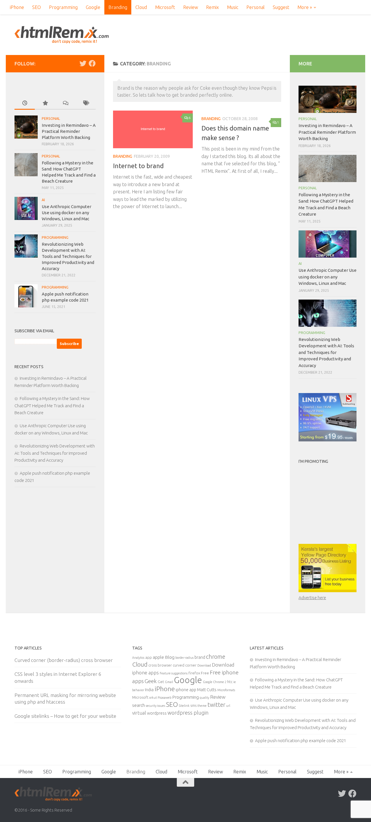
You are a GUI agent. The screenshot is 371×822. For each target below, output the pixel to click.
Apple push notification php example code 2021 (300, 740)
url (228, 705)
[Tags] (85, 103)
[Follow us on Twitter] (82, 63)
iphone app (186, 689)
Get (161, 682)
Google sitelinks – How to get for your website (65, 716)
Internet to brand (138, 165)
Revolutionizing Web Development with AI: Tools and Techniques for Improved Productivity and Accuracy (68, 256)
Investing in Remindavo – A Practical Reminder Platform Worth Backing (69, 131)
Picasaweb (164, 697)
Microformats (226, 690)
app (148, 657)
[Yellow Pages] (328, 590)
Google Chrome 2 (214, 682)
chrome (215, 657)
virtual (139, 712)
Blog (169, 657)
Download (204, 665)
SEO (36, 7)
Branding (117, 7)
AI (43, 200)
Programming (63, 7)
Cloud (141, 7)
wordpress (157, 713)
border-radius (184, 657)
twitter (216, 705)
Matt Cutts (207, 689)
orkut (153, 697)
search (138, 705)
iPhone (17, 7)
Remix (212, 7)
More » (304, 7)
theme (202, 705)
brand (199, 657)
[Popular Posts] (45, 103)
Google (93, 7)
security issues (155, 705)
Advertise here (312, 597)
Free (205, 673)
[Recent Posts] (24, 103)
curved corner (185, 665)
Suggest (281, 7)
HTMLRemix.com (61, 34)
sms (193, 705)
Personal (255, 7)
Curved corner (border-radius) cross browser (63, 660)
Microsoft (165, 7)
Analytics (138, 657)
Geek (151, 681)
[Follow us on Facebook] (92, 63)
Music (232, 7)
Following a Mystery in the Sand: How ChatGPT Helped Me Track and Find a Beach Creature (52, 405)
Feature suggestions (174, 673)
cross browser (160, 665)
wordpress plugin (188, 712)
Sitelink (184, 705)
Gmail (169, 682)
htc (229, 682)
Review (190, 7)
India (149, 689)
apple (158, 657)
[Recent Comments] (65, 103)
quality (204, 697)
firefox (194, 673)
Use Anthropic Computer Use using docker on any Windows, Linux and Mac (66, 212)
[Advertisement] (335, 503)
